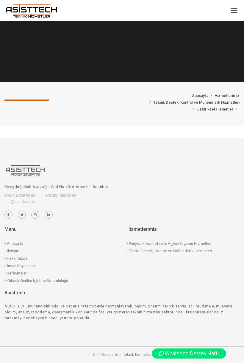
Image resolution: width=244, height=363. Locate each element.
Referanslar (16, 273)
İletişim (12, 251)
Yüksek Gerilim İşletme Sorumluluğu (37, 280)
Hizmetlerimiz (227, 95)
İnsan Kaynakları (20, 265)
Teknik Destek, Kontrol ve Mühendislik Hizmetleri (196, 102)
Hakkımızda (16, 258)
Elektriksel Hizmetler (214, 109)
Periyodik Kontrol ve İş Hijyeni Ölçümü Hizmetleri (169, 243)
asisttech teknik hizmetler (129, 355)
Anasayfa (200, 95)
